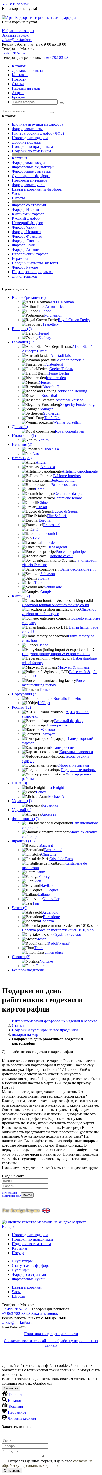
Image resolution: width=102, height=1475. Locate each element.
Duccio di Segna (65, 511)
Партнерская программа (32, 272)
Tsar (35, 903)
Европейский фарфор (30, 254)
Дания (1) (20, 427)
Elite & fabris (57, 516)
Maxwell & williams (74, 667)
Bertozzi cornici (63, 480)
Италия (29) (22, 458)
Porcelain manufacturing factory (56, 682)
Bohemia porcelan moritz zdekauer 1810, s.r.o (58, 930)
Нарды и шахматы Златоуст (35, 263)
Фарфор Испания (26, 232)
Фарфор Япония (25, 241)
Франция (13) (23, 841)
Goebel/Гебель (61, 369)
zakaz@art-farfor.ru (17, 40)
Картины (19, 158)
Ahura (41, 462)
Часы (16, 194)
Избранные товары (18, 31)
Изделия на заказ (26, 88)
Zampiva (46, 591)
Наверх (8, 1226)
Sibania (43, 578)
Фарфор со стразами (29, 205)
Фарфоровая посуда (28, 162)
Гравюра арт (57, 725)
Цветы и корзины (27, 1287)
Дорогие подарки (26, 142)
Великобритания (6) (29, 297)
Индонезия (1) (24, 436)
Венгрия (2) (22, 329)
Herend (43, 333)
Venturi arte (53, 587)
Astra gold (50, 912)
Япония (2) (21, 957)
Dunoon (45, 311)
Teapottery (50, 324)
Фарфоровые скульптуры (33, 167)
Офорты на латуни (73, 765)
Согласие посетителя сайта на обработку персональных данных (51, 1343)
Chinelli (44, 502)
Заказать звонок (15, 4)
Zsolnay (44, 338)
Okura (41, 966)
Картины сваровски (76, 752)
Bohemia (47, 921)
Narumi (44, 440)
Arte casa (47, 467)
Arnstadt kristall (63, 355)
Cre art (41, 507)
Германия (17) (23, 342)
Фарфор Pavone (25, 267)
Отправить (12, 1470)
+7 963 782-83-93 (16, 1313)
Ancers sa (48, 814)
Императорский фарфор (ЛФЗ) (38, 133)
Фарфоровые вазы (27, 129)
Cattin (40, 489)
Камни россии (62, 747)
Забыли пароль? (11, 1195)
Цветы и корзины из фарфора (37, 189)
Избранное (17, 1412)
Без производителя (28, 970)
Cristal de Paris (61, 859)
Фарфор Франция (27, 236)
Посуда (18, 1253)
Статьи (18, 84)
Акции (18, 93)
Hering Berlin (58, 373)
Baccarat (46, 845)
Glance (42, 645)
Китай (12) (21, 596)
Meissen (45, 382)
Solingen (46, 409)
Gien (37, 881)
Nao (35, 453)
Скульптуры (22, 1261)
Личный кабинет (22, 1418)
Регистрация (9, 1192)
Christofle (48, 854)
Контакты (20, 75)
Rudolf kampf (58, 943)
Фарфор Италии (25, 209)
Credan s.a (50, 449)
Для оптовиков (24, 276)
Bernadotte (51, 917)
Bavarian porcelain (70, 360)
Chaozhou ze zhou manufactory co (59, 611)
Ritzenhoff (50, 387)
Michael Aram (59, 796)
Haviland (47, 885)
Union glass (53, 952)
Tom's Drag (53, 418)
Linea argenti (56, 547)
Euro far (45, 520)
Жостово (47, 729)
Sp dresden (51, 413)
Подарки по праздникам (32, 147)
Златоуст (47, 734)
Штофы (18, 198)
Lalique (44, 894)
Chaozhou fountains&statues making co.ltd (55, 605)
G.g (35, 529)
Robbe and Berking (71, 391)
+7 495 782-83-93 (16, 1309)
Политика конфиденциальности (51, 1334)
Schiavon (47, 574)
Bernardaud (53, 850)
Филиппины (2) (25, 819)
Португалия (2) (24, 694)
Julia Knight (54, 787)
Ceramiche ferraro (68, 498)
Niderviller (51, 899)
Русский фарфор (26, 218)
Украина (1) (22, 801)
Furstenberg (53, 364)
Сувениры (20, 1270)
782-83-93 (15, 53)
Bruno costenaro (64, 485)
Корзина (16, 1406)
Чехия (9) (19, 908)
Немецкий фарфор (27, 223)
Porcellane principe (71, 551)
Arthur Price (54, 306)
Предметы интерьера (29, 180)
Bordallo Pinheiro (67, 698)
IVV (36, 538)
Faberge (44, 876)
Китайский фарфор (28, 214)
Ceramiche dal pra (68, 493)
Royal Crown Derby (74, 320)
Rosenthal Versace (68, 400)
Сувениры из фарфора (31, 176)
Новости (19, 79)
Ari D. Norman (62, 302)
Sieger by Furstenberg (77, 404)
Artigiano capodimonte (80, 471)
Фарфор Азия (23, 245)
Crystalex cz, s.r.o (67, 934)
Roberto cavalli (61, 556)
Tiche (38, 582)
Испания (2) (22, 444)
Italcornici (49, 534)
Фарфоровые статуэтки (31, 171)
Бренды (18, 97)
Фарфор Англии (25, 249)
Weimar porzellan (67, 422)
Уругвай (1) (21, 810)
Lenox (41, 792)
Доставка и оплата (27, 70)
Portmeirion (53, 315)
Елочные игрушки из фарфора (37, 124)
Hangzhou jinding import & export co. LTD (56, 654)
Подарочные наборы (78, 770)
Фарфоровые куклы (28, 185)
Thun (38, 948)
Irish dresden (56, 378)
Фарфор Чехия (24, 227)
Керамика (20, 258)
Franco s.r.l (51, 525)
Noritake (46, 961)
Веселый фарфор (68, 721)
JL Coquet (50, 890)
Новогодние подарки (30, 138)
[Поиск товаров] (62, 103)
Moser (41, 939)
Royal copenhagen (69, 431)
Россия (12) (21, 707)
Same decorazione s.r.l (78, 569)
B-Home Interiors (67, 476)
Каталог (19, 66)
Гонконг (46, 689)
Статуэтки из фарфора (31, 1265)
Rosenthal (49, 395)
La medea (48, 542)
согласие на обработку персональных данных (47, 1463)
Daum (40, 872)
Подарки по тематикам (31, 151)
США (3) (19, 783)
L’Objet (44, 703)
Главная (15, 1394)
